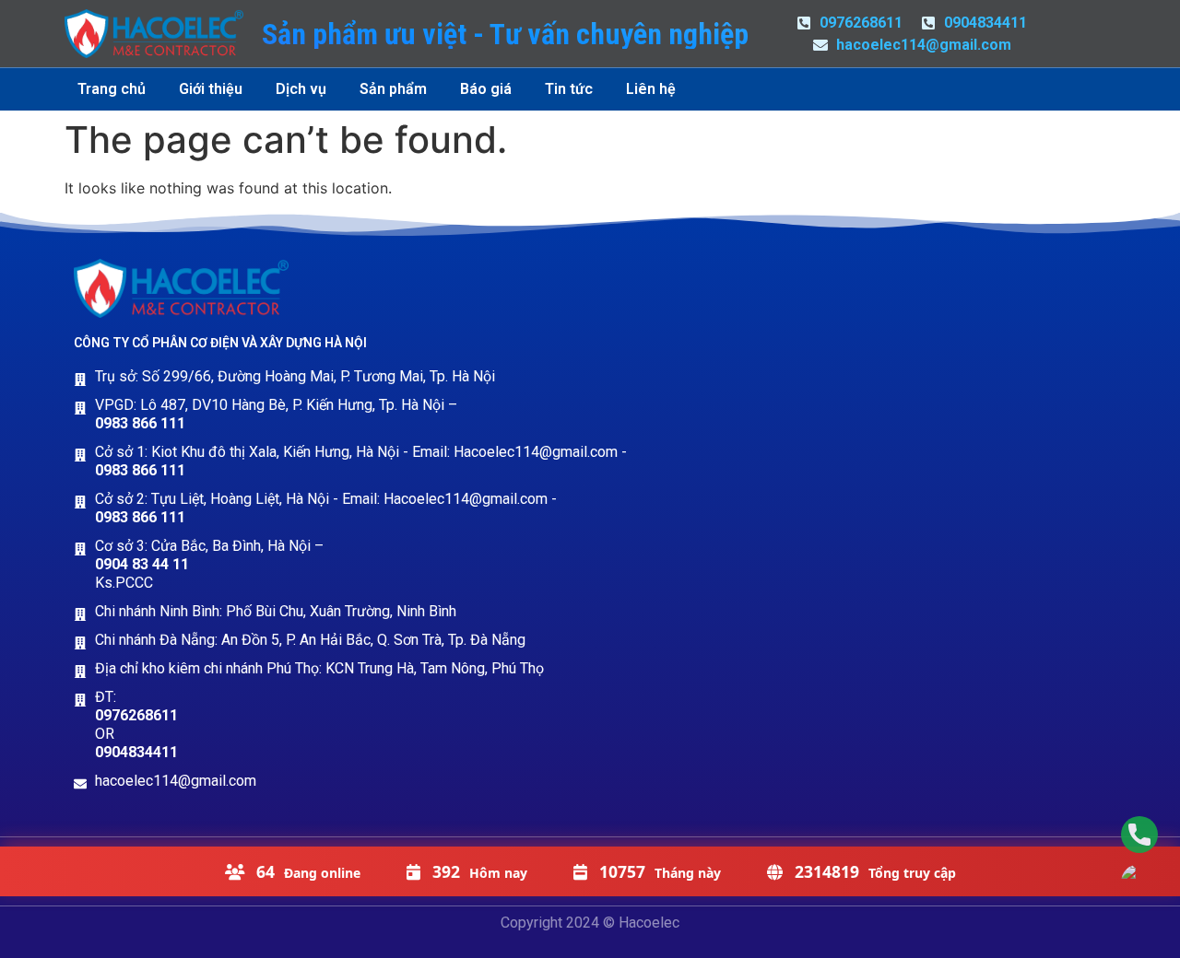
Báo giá (486, 89)
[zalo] (1139, 882)
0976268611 (136, 715)
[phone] (1139, 834)
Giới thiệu (210, 89)
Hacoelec (649, 922)
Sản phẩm (393, 89)
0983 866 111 (140, 423)
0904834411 (136, 752)
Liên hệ (651, 89)
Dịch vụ (301, 89)
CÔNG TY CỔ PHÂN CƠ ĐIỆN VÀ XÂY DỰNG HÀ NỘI (220, 342)
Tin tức (569, 89)
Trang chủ (111, 89)
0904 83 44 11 (142, 564)
